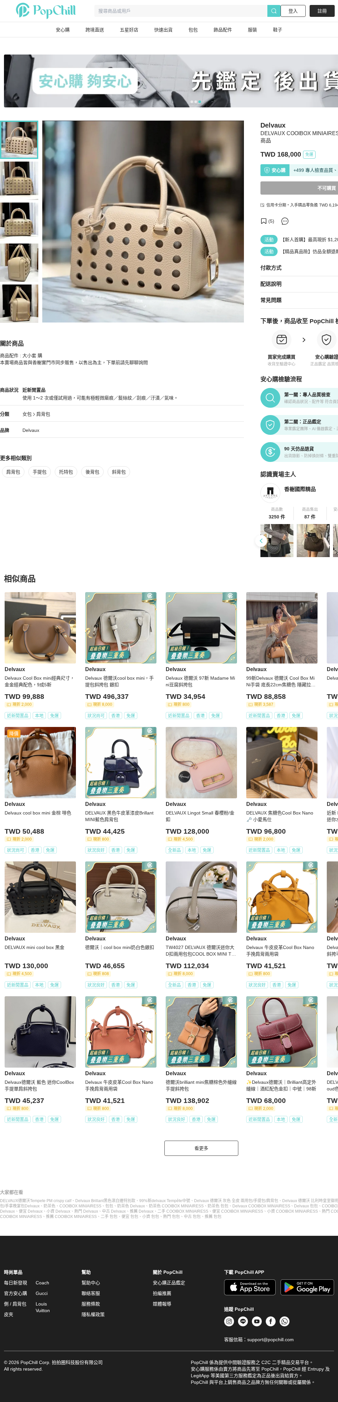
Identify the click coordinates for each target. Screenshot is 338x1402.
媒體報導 (162, 1304)
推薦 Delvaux (141, 1211)
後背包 (92, 471)
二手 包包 (109, 1216)
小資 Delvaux (58, 1211)
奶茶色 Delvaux (131, 1206)
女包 (27, 414)
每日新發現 (15, 1282)
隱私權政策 (93, 1314)
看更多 (201, 1148)
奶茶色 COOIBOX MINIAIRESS (176, 1206)
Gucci (42, 1293)
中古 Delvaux (114, 1211)
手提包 (40, 471)
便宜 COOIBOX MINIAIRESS (237, 1211)
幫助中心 (91, 1282)
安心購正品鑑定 (169, 1282)
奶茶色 (49, 1206)
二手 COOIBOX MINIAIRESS (182, 1211)
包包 (109, 1206)
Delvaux (30, 430)
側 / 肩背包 (15, 1304)
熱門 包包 (171, 1216)
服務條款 (91, 1304)
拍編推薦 (162, 1293)
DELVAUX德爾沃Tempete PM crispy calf (35, 1200)
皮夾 (8, 1314)
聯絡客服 (91, 1293)
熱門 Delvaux (86, 1211)
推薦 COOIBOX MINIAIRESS (71, 1216)
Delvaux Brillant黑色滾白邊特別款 (105, 1200)
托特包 (66, 471)
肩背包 (43, 414)
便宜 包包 (129, 1216)
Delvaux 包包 (306, 1206)
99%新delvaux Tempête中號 (164, 1200)
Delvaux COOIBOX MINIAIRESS (261, 1206)
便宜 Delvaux (31, 1211)
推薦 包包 (213, 1216)
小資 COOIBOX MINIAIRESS (292, 1211)
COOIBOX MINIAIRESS (80, 1206)
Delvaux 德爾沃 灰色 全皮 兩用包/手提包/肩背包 (236, 1200)
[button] (277, 513)
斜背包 (119, 471)
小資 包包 (150, 1216)
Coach (42, 1282)
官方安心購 (15, 1293)
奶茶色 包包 (218, 1206)
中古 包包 (192, 1216)
